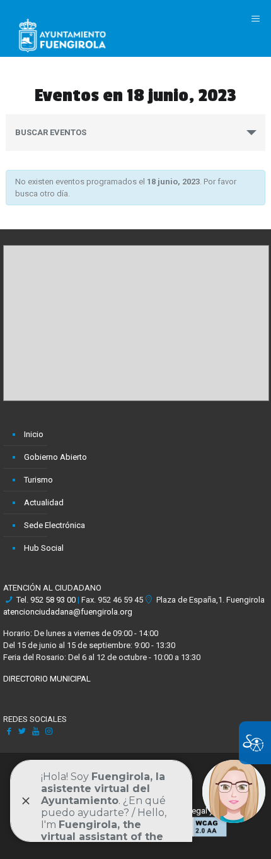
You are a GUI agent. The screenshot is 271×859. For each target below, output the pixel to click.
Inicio (33, 434)
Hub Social (44, 548)
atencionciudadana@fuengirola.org (67, 611)
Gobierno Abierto (55, 457)
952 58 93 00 (53, 599)
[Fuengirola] (62, 35)
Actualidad (44, 502)
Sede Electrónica (54, 525)
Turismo (38, 479)
